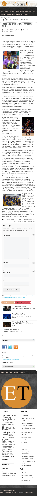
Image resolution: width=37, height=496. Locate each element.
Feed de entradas (27, 475)
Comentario (6, 235)
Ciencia (3, 14)
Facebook (4, 347)
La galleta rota (26, 440)
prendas (9, 446)
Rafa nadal (23, 221)
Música (18, 14)
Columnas (28, 11)
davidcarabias (29, 30)
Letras (22, 11)
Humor (9, 434)
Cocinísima (25, 415)
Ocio (6, 444)
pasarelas (4, 446)
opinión (10, 444)
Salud (4, 453)
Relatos (11, 451)
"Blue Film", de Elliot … (19, 314)
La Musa (24, 442)
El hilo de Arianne (27, 432)
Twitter (10, 347)
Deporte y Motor (14, 11)
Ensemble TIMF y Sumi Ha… (12, 329)
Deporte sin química (27, 425)
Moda (28, 8)
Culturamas (10, 421)
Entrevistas (24, 14)
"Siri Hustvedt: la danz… (20, 306)
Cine (33, 11)
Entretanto (6, 21)
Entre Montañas (26, 435)
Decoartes (14, 8)
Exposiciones (6, 429)
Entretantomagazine (9, 490)
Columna (11, 419)
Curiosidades (5, 422)
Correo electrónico (6, 271)
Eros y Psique (4, 11)
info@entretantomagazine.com (10, 359)
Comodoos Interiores (28, 418)
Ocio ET (8, 8)
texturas (11, 454)
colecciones (5, 419)
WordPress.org (26, 480)
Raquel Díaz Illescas (7, 449)
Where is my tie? (26, 465)
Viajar (33, 8)
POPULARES (20, 302)
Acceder (24, 473)
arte (15, 415)
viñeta (12, 456)
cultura (4, 421)
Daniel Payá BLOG (27, 423)
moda (4, 443)
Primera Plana (10, 14)
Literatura (6, 437)
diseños (11, 424)
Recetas (15, 19)
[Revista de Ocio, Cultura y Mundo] (18, 4)
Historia (4, 434)
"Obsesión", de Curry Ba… (20, 322)
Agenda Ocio (7, 19)
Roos (28, 221)
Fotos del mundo (26, 437)
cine (9, 417)
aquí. (14, 475)
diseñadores (5, 424)
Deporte (12, 422)
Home (2, 8)
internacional (5, 436)
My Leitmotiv (25, 449)
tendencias (5, 454)
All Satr (8, 219)
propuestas (5, 447)
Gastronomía (22, 8)
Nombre (5, 262)
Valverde (32, 221)
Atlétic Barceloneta (16, 219)
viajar (7, 456)
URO (14, 454)
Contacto (16, 372)
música (9, 443)
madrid (12, 438)
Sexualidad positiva (27, 458)
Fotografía (5, 431)
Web (4, 280)
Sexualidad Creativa (28, 456)
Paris (14, 444)
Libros (10, 436)
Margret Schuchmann (8, 440)
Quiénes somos (8, 372)
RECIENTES (6, 302)
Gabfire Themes (29, 492)
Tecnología (9, 453)
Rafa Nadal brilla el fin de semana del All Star (18, 25)
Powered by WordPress (11, 492)
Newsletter (22, 372)
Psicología (11, 447)
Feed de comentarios (28, 478)
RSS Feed (15, 347)
